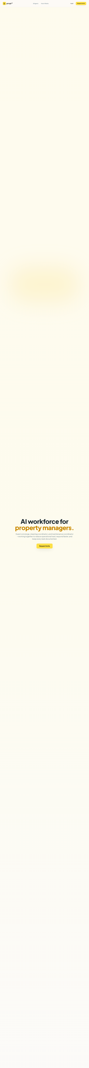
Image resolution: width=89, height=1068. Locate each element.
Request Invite (81, 3)
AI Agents (35, 3)
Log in (71, 3)
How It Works (45, 3)
